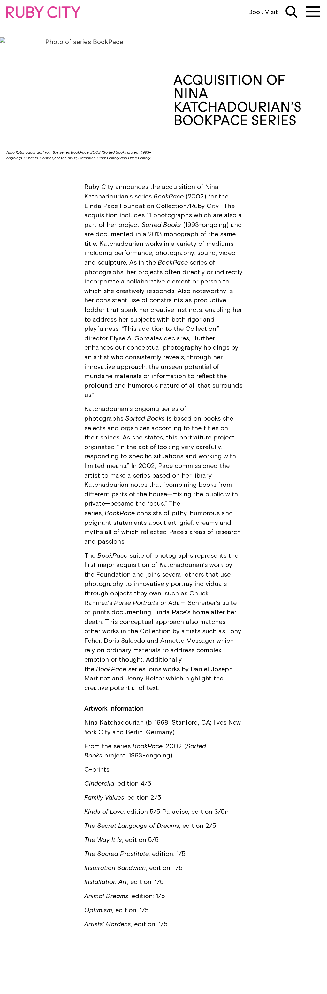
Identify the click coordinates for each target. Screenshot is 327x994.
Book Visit (263, 12)
